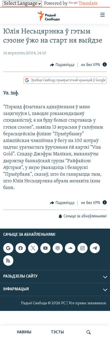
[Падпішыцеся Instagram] (82, 248)
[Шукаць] (89, 332)
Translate (88, 3)
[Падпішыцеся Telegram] (95, 248)
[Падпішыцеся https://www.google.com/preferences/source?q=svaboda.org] (8, 248)
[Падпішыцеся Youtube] (45, 248)
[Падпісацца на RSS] (8, 260)
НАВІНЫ (24, 332)
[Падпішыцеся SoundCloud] (70, 248)
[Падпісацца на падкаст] (58, 248)
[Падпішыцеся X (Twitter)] (33, 248)
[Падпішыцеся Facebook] (20, 248)
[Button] (62, 64)
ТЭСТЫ (57, 332)
